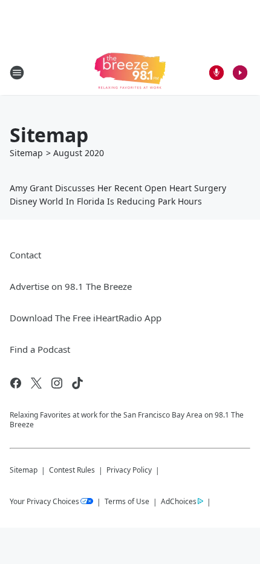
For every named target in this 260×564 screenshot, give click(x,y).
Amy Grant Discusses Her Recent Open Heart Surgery (118, 188)
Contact (25, 255)
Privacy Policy (129, 470)
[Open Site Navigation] (17, 72)
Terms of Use (127, 501)
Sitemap (26, 153)
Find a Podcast (40, 349)
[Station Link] (130, 72)
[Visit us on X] (36, 383)
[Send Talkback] (216, 72)
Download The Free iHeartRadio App (85, 318)
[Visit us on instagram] (57, 383)
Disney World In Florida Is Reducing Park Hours (106, 201)
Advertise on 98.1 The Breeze (71, 286)
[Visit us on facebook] (15, 383)
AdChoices (179, 501)
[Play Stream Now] (240, 72)
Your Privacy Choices (44, 501)
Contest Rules (72, 470)
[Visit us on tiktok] (77, 383)
